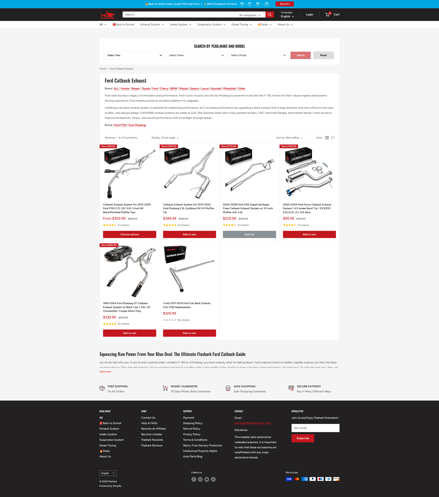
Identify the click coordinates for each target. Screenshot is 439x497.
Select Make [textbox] (176, 55)
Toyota (146, 88)
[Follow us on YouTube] (206, 479)
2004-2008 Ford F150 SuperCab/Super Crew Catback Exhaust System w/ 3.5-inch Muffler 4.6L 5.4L (248, 208)
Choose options (129, 234)
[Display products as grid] (327, 137)
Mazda (183, 88)
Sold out (249, 234)
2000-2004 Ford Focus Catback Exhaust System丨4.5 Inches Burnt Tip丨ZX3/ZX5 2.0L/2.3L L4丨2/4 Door (307, 208)
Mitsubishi (229, 88)
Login (309, 14)
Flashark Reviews (151, 445)
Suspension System (209, 24)
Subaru (194, 88)
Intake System (179, 24)
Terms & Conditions (195, 439)
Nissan (135, 88)
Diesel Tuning (240, 24)
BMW (173, 88)
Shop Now (285, 4)
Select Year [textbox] (114, 55)
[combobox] (134, 55)
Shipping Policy (193, 423)
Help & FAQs (149, 423)
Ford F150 (120, 125)
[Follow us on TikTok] (213, 479)
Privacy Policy (191, 434)
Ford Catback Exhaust (121, 68)
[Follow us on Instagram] (200, 479)
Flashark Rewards (152, 439)
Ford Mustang (137, 125)
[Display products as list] (332, 137)
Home (102, 68)
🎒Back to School (123, 24)
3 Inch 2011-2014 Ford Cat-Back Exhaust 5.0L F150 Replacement (186, 305)
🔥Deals (263, 24)
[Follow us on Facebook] (193, 479)
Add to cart (189, 234)
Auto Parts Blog (192, 456)
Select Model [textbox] (238, 55)
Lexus (205, 88)
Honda (125, 88)
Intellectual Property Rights (200, 451)
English (105, 473)
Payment (188, 417)
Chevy (164, 88)
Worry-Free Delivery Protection (202, 445)
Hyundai (216, 88)
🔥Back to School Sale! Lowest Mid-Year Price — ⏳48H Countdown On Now (191, 3)
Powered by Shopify (110, 485)
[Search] (269, 14)
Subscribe (303, 438)
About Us (283, 24)
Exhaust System (150, 24)
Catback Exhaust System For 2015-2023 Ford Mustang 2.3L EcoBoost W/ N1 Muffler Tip (188, 208)
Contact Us (148, 417)
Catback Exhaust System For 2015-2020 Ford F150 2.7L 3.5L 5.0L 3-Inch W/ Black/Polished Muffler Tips (127, 208)
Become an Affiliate (153, 428)
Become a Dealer (151, 434)
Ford (155, 88)
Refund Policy (191, 428)
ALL (116, 88)
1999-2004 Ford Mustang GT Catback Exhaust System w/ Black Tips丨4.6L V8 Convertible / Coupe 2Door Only (126, 307)
